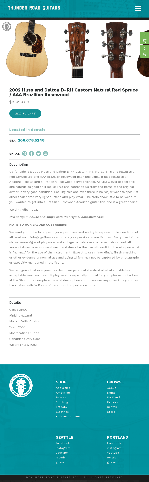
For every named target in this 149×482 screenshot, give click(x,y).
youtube (62, 452)
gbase (60, 462)
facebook (63, 443)
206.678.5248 (31, 140)
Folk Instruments (68, 416)
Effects (61, 406)
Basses (61, 397)
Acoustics (63, 387)
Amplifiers (63, 392)
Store (111, 411)
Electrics (62, 411)
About (111, 387)
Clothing (62, 402)
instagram (63, 447)
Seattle (112, 406)
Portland (113, 397)
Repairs (112, 402)
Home (111, 392)
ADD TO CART (25, 113)
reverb (60, 457)
